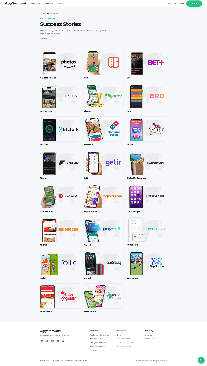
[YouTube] (58, 341)
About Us (148, 335)
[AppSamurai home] (15, 3)
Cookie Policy (81, 361)
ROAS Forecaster (124, 346)
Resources (47, 3)
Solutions (35, 3)
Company (60, 3)
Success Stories (123, 339)
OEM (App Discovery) (98, 342)
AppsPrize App (95, 350)
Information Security (63, 361)
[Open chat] (201, 360)
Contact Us (149, 339)
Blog (119, 335)
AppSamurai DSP (96, 339)
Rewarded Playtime (98, 346)
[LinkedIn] (42, 341)
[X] (47, 341)
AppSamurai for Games (99, 335)
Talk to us (194, 3)
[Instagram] (52, 341)
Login (181, 3)
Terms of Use (45, 361)
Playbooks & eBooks (125, 342)
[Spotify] (63, 341)
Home (42, 13)
